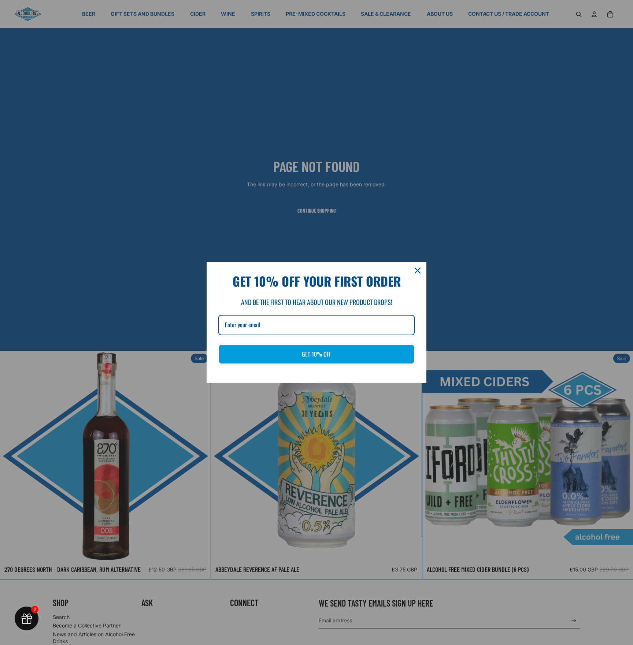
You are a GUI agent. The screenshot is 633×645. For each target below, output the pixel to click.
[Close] (417, 270)
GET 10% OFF (316, 354)
